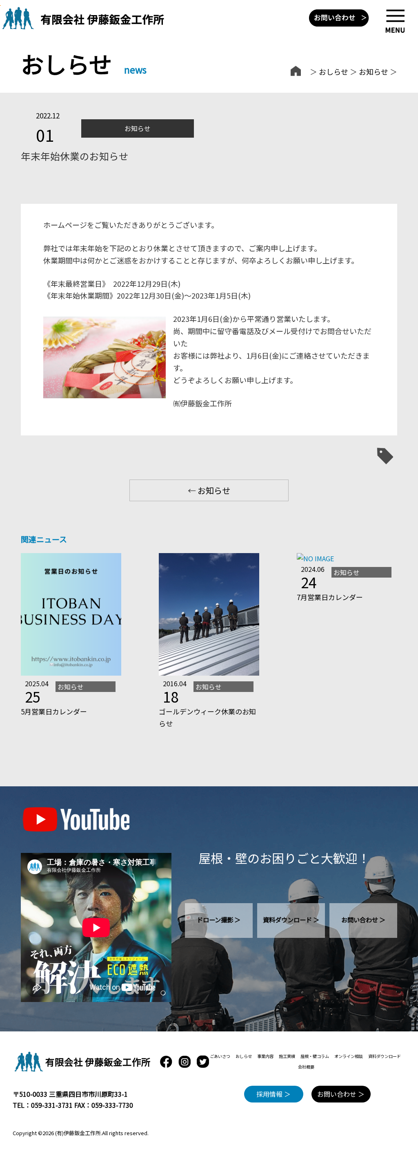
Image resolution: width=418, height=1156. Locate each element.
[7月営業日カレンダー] (315, 558)
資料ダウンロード (384, 1056)
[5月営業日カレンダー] (71, 673)
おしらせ (333, 71)
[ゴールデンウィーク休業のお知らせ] (209, 673)
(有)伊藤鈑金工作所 (78, 1133)
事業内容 (265, 1056)
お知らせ (373, 71)
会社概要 (306, 1067)
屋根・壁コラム (314, 1056)
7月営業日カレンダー (330, 597)
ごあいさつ (220, 1056)
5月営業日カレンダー (54, 711)
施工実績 (287, 1056)
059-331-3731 (52, 1105)
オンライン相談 (348, 1056)
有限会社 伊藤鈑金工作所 (98, 1061)
